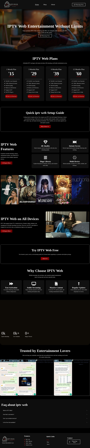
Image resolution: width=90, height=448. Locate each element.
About (53, 4)
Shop (45, 4)
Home (37, 4)
